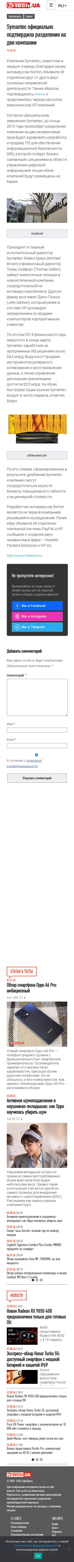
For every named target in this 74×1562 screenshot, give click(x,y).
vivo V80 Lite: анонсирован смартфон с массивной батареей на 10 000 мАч (36, 1398)
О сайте (16, 1518)
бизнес (29, 16)
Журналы (57, 1532)
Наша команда (19, 1527)
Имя (11, 724)
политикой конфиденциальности (36, 1545)
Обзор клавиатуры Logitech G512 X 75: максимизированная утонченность (29, 1233)
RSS (54, 1535)
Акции (55, 1524)
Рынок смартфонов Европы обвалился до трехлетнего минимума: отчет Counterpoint (32, 1450)
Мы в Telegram (33, 627)
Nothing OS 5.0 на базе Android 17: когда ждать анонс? (35, 1412)
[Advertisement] (37, 847)
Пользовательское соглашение (27, 1534)
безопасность (15, 16)
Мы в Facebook (33, 606)
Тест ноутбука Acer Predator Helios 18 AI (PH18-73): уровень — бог (37, 1275)
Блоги (55, 1528)
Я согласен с (24, 763)
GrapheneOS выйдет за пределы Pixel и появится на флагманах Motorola (36, 1436)
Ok (38, 1556)
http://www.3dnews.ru (24, 555)
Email (11, 739)
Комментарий (17, 675)
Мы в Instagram (34, 616)
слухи (39, 94)
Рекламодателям (20, 1523)
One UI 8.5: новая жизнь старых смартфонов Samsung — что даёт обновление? (33, 1219)
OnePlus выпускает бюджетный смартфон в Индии (37, 1424)
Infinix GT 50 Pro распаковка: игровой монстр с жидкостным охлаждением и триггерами (35, 1247)
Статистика (16, 1531)
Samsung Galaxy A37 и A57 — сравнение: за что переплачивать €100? (36, 1261)
